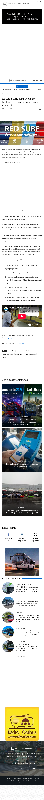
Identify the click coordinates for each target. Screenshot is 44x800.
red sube (27, 351)
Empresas (21, 507)
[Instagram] (40, 1)
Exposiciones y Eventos (22, 417)
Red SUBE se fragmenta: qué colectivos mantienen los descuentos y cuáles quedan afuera (22, 466)
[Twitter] (39, 80)
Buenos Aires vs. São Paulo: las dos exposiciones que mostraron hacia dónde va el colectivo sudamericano (22, 422)
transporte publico (30, 354)
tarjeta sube (18, 354)
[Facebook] (37, 1)
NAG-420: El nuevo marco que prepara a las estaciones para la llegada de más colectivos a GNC (27, 589)
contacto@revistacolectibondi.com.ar (22, 763)
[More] (32, 115)
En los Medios (20, 628)
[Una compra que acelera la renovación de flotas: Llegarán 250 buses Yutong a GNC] (22, 494)
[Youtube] (41, 80)
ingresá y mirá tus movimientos (16, 338)
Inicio (4, 94)
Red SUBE (20, 343)
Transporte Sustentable (24, 584)
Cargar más (21, 656)
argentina (11, 351)
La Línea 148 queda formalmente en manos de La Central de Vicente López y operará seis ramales (28, 604)
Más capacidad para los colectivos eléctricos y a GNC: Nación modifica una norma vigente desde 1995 (22, 90)
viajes (4, 357)
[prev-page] (3, 520)
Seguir (22, 533)
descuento (19, 351)
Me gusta (9, 533)
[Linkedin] (37, 80)
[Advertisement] (22, 50)
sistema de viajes (8, 354)
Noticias (9, 94)
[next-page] (7, 520)
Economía (17, 94)
